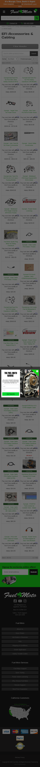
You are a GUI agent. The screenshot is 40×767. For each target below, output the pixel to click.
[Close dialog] (37, 371)
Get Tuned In (11, 394)
